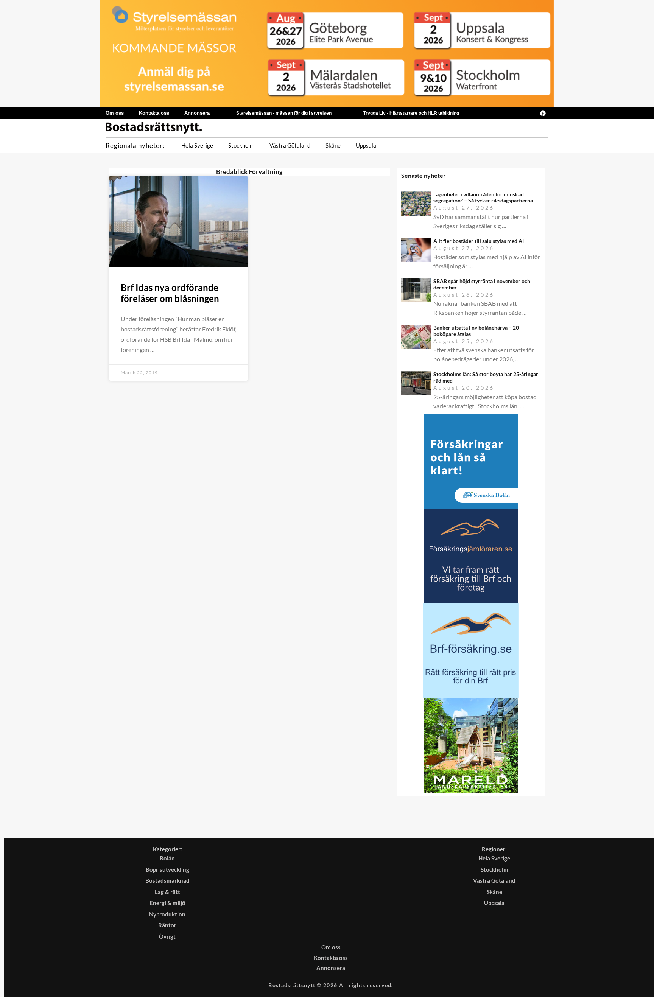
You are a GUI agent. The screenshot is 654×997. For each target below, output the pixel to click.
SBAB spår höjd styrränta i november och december (481, 284)
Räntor (167, 925)
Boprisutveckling (167, 869)
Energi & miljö (167, 902)
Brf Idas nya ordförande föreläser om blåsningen (170, 293)
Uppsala (366, 145)
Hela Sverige (197, 145)
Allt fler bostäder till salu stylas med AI (478, 241)
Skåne (333, 145)
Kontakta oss (154, 113)
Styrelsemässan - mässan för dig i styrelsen (284, 113)
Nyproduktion (167, 914)
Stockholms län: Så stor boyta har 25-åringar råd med (485, 377)
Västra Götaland (289, 145)
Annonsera (197, 113)
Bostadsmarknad (167, 880)
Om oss (115, 113)
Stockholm (241, 145)
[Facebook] (542, 113)
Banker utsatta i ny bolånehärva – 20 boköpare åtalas (476, 330)
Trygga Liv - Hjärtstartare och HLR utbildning (411, 113)
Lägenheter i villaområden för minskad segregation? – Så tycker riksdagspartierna (483, 197)
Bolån (167, 858)
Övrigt (167, 936)
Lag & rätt (167, 891)
